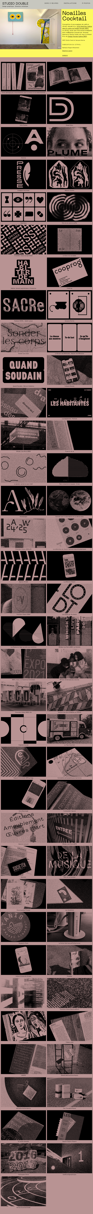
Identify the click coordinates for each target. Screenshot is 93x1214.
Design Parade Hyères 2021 (77, 36)
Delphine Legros (67, 50)
